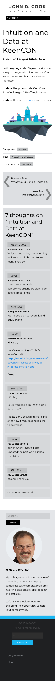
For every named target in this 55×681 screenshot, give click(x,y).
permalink (26, 164)
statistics (15, 594)
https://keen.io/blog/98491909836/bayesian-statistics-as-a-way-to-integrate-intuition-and (27, 362)
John (42, 59)
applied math (40, 589)
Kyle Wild (16, 307)
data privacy (24, 589)
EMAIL (11, 662)
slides (32, 100)
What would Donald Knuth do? (29, 182)
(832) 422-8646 (15, 655)
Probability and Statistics (22, 157)
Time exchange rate (32, 195)
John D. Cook (27, 622)
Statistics (22, 149)
